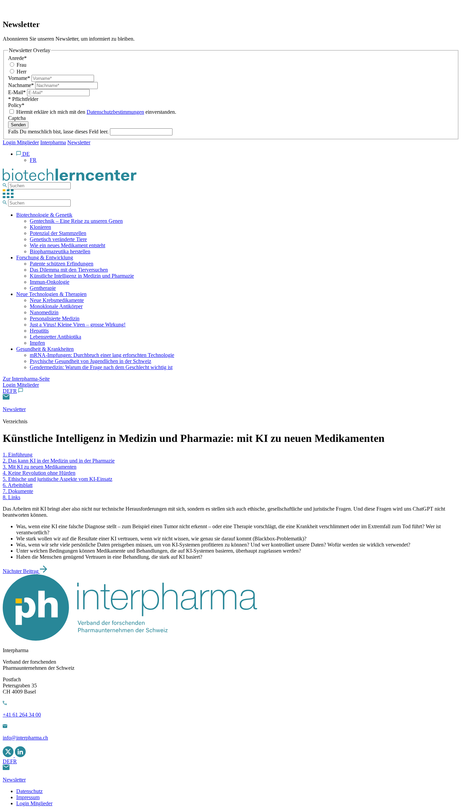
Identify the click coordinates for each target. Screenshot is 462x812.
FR (13, 391)
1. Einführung (17, 454)
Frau (20, 65)
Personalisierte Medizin (54, 318)
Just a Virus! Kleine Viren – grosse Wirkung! (77, 324)
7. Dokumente (18, 491)
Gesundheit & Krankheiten (45, 349)
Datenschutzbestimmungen (115, 112)
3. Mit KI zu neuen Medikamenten (39, 467)
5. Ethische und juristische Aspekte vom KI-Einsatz (57, 479)
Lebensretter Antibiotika (55, 337)
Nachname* (21, 85)
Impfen (37, 343)
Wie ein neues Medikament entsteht (67, 245)
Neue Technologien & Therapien (51, 294)
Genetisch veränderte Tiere (58, 239)
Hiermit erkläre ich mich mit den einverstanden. (95, 112)
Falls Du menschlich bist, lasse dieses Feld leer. (59, 131)
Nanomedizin (44, 312)
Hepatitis (39, 331)
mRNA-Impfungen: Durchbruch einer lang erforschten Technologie (102, 355)
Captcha (17, 118)
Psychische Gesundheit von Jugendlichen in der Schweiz (90, 361)
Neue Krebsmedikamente (57, 300)
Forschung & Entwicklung (44, 257)
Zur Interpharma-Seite (26, 379)
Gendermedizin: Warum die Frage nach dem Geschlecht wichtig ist (101, 367)
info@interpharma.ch (25, 738)
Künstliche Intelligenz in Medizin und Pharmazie (82, 276)
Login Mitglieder (21, 142)
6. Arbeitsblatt (17, 485)
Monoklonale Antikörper (56, 306)
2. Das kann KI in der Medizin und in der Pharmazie (59, 461)
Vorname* (19, 78)
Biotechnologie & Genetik (44, 215)
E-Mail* (17, 92)
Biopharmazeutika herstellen (60, 251)
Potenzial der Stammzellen (58, 233)
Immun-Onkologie (49, 282)
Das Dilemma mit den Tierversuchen (69, 270)
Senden (18, 124)
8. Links (11, 497)
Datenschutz (29, 791)
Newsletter (78, 142)
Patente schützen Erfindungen (61, 263)
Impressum (28, 797)
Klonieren (40, 227)
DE (6, 391)
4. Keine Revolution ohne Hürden (39, 473)
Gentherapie (43, 288)
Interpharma (53, 142)
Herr (20, 71)
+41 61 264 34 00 (22, 715)
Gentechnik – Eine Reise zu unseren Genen (76, 221)
